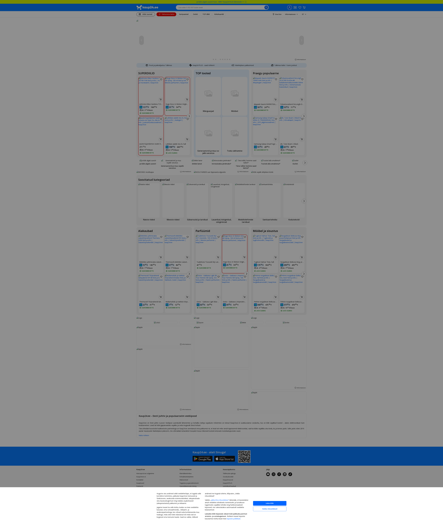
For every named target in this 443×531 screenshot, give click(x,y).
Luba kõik (270, 503)
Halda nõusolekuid (269, 509)
